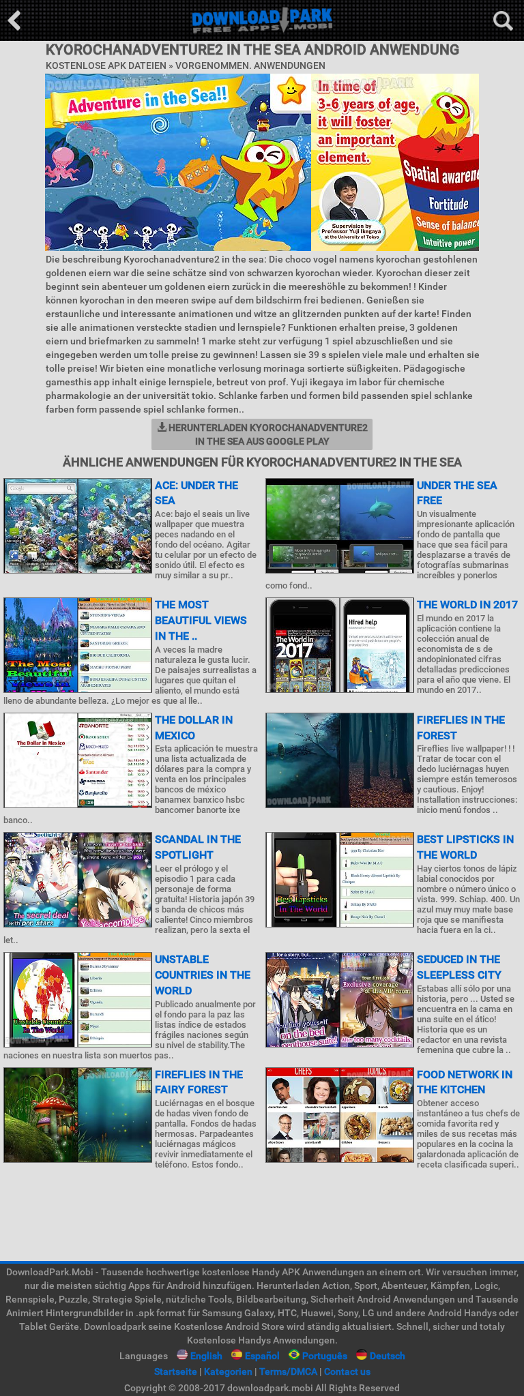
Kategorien (228, 1371)
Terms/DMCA (288, 1371)
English (206, 1355)
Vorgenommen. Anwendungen (250, 65)
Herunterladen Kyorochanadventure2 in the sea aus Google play (267, 434)
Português (324, 1355)
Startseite (175, 1371)
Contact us (347, 1371)
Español (262, 1355)
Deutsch (387, 1355)
